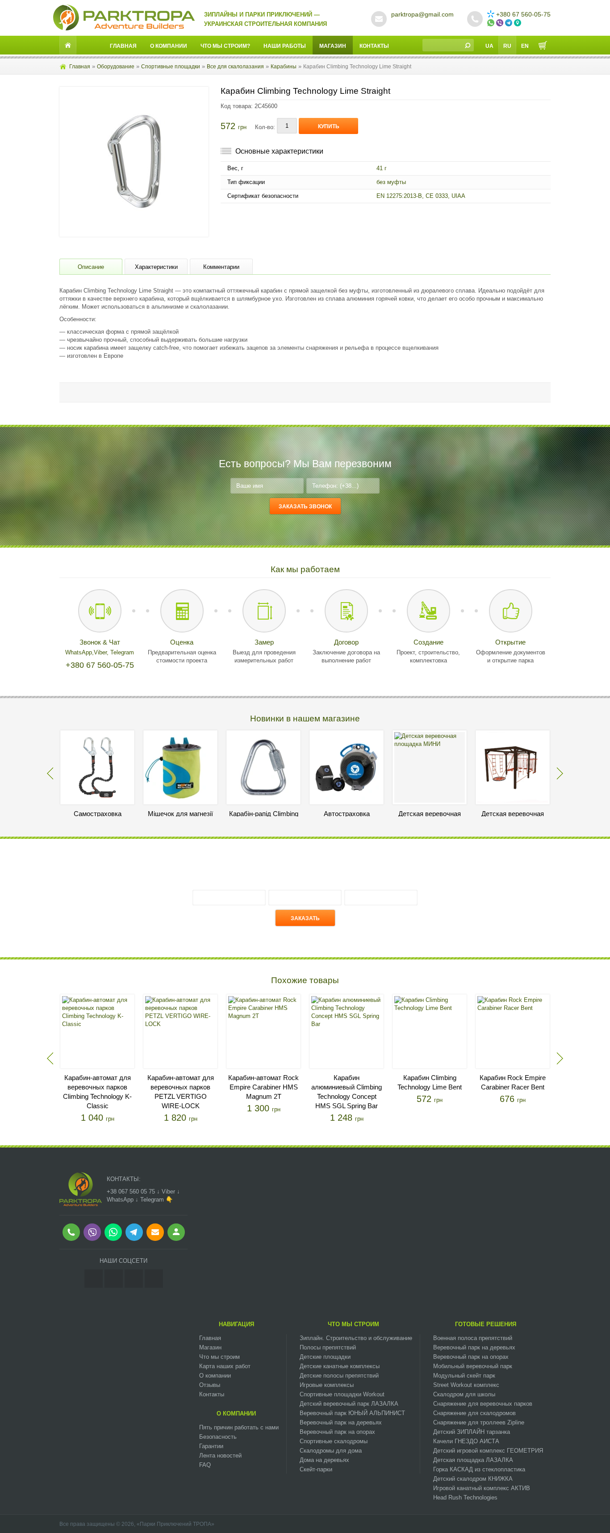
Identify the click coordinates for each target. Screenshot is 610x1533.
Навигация (236, 1324)
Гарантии (211, 1446)
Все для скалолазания (235, 66)
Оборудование (115, 66)
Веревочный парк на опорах (337, 1431)
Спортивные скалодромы (334, 1441)
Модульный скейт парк (464, 1375)
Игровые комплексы (327, 1385)
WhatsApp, (79, 652)
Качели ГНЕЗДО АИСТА (466, 1441)
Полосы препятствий (328, 1347)
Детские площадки (325, 1356)
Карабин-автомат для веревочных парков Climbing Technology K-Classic (97, 1092)
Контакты (374, 46)
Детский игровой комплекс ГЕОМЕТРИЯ (488, 1450)
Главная (123, 46)
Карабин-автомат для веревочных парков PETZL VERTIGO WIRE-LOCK (180, 1092)
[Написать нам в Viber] (500, 23)
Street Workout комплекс (466, 1385)
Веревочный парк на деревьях (341, 1422)
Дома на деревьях (324, 1460)
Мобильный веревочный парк (472, 1366)
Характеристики (156, 267)
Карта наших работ (225, 1366)
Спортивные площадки (170, 66)
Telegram (122, 652)
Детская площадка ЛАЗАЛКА (473, 1460)
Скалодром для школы (464, 1394)
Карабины (284, 66)
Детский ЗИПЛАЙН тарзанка (471, 1431)
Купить (328, 126)
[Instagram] (93, 1278)
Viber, (102, 652)
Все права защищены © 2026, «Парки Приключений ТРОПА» (136, 1524)
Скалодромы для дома (331, 1450)
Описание (91, 267)
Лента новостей (220, 1455)
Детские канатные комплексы (340, 1366)
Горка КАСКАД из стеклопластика (479, 1469)
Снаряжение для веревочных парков (482, 1403)
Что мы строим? (225, 46)
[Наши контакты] (518, 23)
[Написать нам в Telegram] (509, 23)
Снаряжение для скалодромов (474, 1413)
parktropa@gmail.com (422, 14)
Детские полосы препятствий (339, 1375)
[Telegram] (154, 1278)
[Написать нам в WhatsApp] (491, 23)
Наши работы (284, 46)
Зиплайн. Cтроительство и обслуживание (356, 1338)
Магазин (332, 46)
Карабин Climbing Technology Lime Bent (429, 1082)
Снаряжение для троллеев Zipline (478, 1422)
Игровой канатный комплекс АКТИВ (481, 1488)
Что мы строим (219, 1356)
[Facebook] (113, 1278)
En (525, 46)
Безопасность (218, 1436)
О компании (168, 46)
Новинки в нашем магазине (305, 718)
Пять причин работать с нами (239, 1427)
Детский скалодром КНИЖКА (473, 1478)
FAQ (205, 1465)
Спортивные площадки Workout (342, 1394)
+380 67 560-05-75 (523, 14)
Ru (507, 46)
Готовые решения (485, 1324)
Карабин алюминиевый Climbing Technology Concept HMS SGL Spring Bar (346, 1092)
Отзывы (209, 1385)
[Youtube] (134, 1278)
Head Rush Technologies (465, 1497)
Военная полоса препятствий (472, 1338)
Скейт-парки (316, 1469)
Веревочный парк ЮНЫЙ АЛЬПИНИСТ (352, 1413)
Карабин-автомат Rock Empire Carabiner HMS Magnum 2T (263, 1087)
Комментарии (221, 267)
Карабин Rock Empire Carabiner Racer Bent (513, 1082)
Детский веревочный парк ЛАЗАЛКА (349, 1403)
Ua (489, 46)
